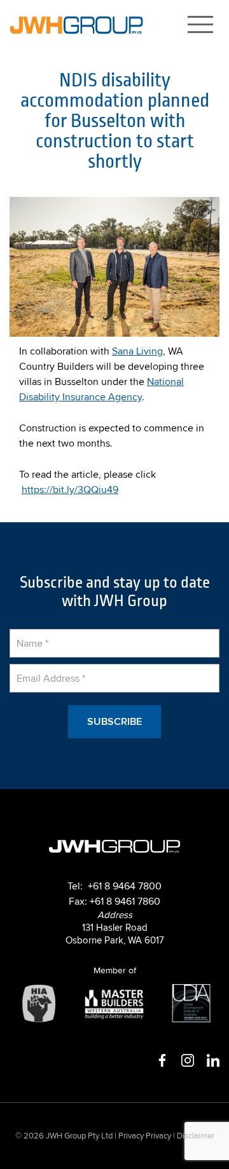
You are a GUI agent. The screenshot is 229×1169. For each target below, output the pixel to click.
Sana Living (137, 350)
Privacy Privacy (144, 1135)
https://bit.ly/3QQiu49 (70, 489)
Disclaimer (195, 1135)
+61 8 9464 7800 (125, 885)
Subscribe (114, 721)
